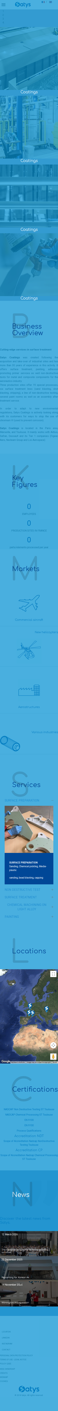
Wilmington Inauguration (15, 1302)
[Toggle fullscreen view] (53, 974)
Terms (55, 1062)
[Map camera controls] (53, 1045)
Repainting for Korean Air (15, 1277)
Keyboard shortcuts (18, 1062)
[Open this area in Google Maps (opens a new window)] (6, 1061)
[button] (32, 1013)
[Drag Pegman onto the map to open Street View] (53, 1056)
